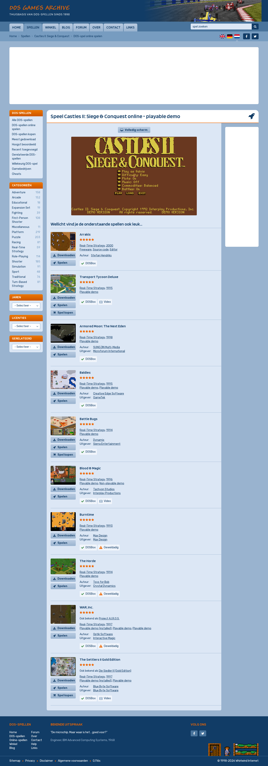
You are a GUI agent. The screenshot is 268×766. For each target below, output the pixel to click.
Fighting (26, 213)
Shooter (26, 261)
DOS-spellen (20, 724)
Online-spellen (18, 740)
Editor (114, 249)
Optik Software (103, 634)
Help (34, 744)
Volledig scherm (136, 130)
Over (96, 27)
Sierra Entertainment (106, 444)
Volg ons (198, 724)
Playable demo (89, 292)
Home (16, 27)
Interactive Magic (104, 638)
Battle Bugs (89, 419)
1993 (109, 525)
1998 (109, 337)
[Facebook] (246, 36)
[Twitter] (255, 36)
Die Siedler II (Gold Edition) (115, 670)
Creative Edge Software (108, 393)
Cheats (16, 174)
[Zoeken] (255, 26)
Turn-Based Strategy (26, 284)
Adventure (26, 192)
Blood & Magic (90, 468)
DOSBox (91, 302)
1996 (109, 479)
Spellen (33, 27)
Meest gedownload (24, 139)
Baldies (85, 372)
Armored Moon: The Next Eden (103, 326)
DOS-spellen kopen (24, 134)
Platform (26, 232)
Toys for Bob (101, 582)
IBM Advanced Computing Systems (85, 740)
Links (130, 27)
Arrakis (85, 234)
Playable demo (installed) (96, 628)
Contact (113, 27)
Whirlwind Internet (247, 760)
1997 (109, 624)
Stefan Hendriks (101, 255)
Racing (26, 242)
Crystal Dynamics (104, 586)
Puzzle (26, 237)
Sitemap (14, 760)
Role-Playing (26, 256)
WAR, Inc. (86, 607)
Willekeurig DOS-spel (24, 163)
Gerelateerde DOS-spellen (24, 156)
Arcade (26, 197)
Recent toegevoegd (24, 149)
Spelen (62, 262)
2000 (109, 245)
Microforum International (109, 351)
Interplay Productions (107, 493)
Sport (26, 271)
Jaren (16, 297)
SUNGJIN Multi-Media (106, 347)
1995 (109, 288)
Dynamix (98, 440)
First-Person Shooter (26, 220)
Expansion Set (26, 207)
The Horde (88, 561)
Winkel (50, 27)
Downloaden (66, 255)
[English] (222, 36)
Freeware (86, 249)
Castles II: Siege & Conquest (51, 36)
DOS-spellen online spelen (24, 127)
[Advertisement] (134, 57)
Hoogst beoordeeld (24, 144)
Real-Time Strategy (92, 245)
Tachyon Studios (104, 489)
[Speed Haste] (203, 11)
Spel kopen (65, 312)
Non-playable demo (111, 483)
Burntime (87, 514)
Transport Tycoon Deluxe (99, 277)
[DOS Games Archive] (39, 10)
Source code (101, 249)
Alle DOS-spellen (22, 120)
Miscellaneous (26, 227)
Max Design (100, 535)
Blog (66, 27)
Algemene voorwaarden (73, 760)
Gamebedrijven (21, 169)
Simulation (26, 266)
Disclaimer (46, 760)
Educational (26, 202)
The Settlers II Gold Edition (100, 659)
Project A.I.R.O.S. (109, 618)
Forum (81, 27)
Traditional (26, 277)
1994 (109, 430)
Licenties (19, 318)
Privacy (30, 760)
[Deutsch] (229, 36)
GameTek (99, 397)
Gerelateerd (22, 338)
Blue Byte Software (106, 686)
